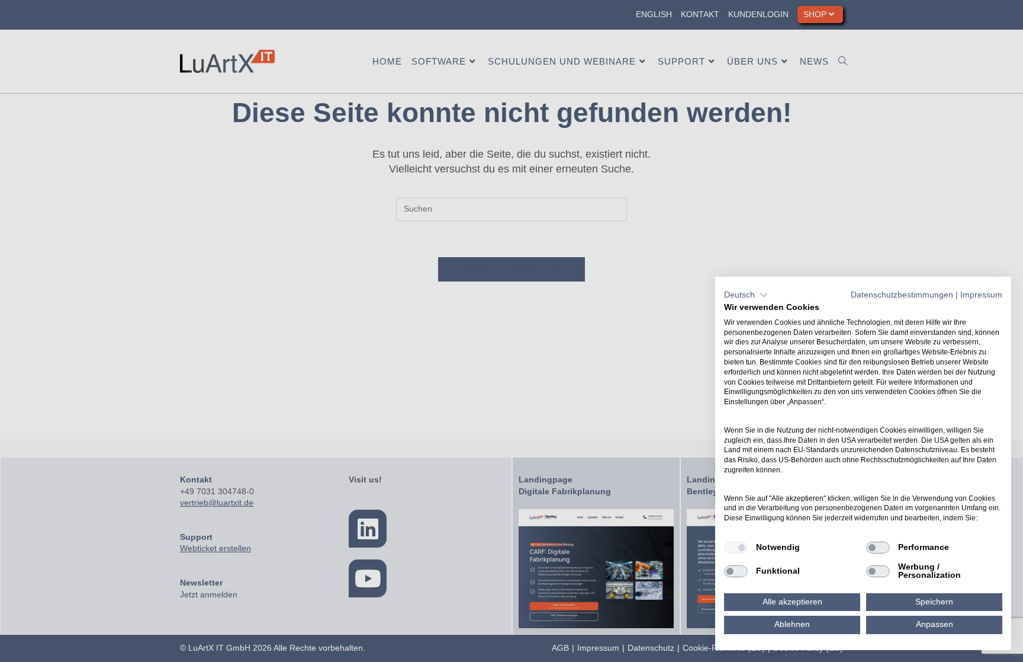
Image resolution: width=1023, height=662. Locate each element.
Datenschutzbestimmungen (902, 294)
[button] (746, 295)
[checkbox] (736, 548)
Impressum (981, 294)
